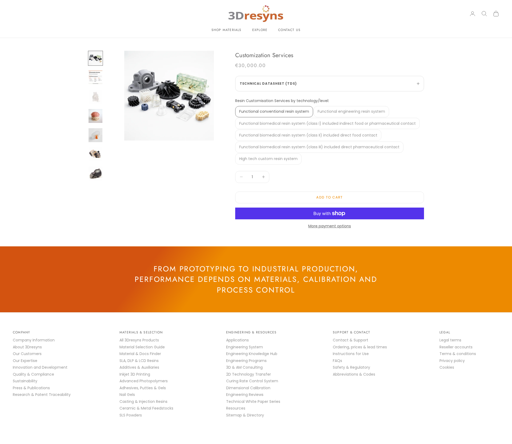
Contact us (289, 30)
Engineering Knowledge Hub (251, 353)
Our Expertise (25, 360)
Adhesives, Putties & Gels (142, 388)
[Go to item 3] (95, 96)
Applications (237, 340)
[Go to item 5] (95, 135)
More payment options (329, 226)
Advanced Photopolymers (143, 381)
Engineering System (244, 347)
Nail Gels (127, 394)
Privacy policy (452, 360)
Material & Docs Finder (140, 353)
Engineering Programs (246, 360)
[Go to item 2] (95, 77)
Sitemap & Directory (245, 415)
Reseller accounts (456, 347)
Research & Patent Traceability (42, 394)
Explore (259, 30)
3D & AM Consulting (244, 367)
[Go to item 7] (95, 173)
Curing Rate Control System (252, 381)
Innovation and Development (40, 367)
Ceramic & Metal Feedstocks (146, 408)
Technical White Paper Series (253, 401)
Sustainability (25, 381)
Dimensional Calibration (248, 388)
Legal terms (450, 340)
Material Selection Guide (142, 347)
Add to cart (329, 197)
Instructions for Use (351, 353)
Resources (235, 408)
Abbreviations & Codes (354, 374)
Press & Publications (31, 388)
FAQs (337, 360)
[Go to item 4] (95, 115)
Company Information (34, 340)
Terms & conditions (457, 353)
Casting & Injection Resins (143, 401)
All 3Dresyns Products (139, 340)
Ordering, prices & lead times (360, 347)
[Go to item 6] (95, 154)
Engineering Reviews (244, 394)
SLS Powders (130, 415)
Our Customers (27, 353)
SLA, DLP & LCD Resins (139, 360)
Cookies (446, 367)
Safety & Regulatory (351, 367)
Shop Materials (226, 30)
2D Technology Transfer (248, 374)
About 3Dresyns (27, 347)
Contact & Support (350, 340)
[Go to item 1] (95, 58)
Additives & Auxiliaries (139, 367)
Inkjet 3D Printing (134, 374)
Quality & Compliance (33, 374)
